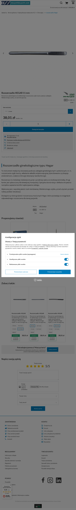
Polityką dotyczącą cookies (50, 244)
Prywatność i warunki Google (39, 248)
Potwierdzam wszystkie (55, 272)
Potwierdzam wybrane (21, 272)
